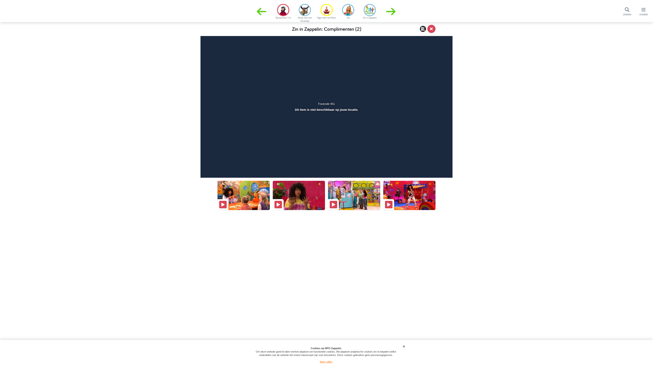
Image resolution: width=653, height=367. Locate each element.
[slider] (326, 158)
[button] (391, 11)
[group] (283, 10)
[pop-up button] (430, 166)
